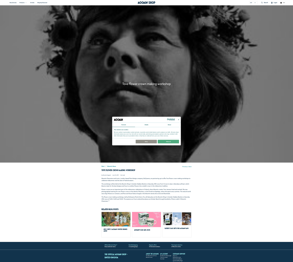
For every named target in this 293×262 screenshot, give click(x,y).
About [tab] (169, 124)
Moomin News (111, 166)
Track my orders (164, 257)
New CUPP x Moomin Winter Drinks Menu (115, 230)
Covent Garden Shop (178, 260)
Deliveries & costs (177, 257)
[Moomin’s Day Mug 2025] (146, 219)
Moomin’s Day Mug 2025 (142, 230)
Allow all (168, 141)
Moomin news (149, 257)
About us (175, 255)
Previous (185, 166)
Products (22, 2)
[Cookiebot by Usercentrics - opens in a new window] (168, 119)
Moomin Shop (146, 2)
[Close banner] (178, 119)
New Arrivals (13, 2)
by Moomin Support (106, 175)
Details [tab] (146, 124)
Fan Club (162, 259)
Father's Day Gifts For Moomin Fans (177, 228)
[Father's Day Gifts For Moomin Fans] (177, 218)
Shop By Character (42, 2)
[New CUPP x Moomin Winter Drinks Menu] (116, 219)
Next (190, 166)
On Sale (32, 2)
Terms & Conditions (177, 259)
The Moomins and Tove (151, 255)
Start (103, 166)
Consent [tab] (123, 124)
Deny (146, 141)
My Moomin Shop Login (165, 255)
